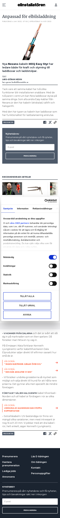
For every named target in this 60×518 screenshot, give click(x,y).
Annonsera (8, 476)
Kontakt (35, 467)
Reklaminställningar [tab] (42, 208)
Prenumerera (10, 456)
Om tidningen (39, 462)
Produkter (8, 122)
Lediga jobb (9, 471)
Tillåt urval (27, 305)
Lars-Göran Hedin (12, 79)
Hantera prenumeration (11, 464)
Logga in (56, 5)
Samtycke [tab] (8, 208)
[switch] (53, 266)
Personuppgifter (40, 473)
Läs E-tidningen (40, 456)
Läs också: (23, 362)
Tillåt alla (27, 296)
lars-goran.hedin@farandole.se (15, 82)
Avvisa (27, 314)
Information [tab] (22, 208)
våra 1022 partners (19, 223)
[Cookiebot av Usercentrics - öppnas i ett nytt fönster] (44, 201)
